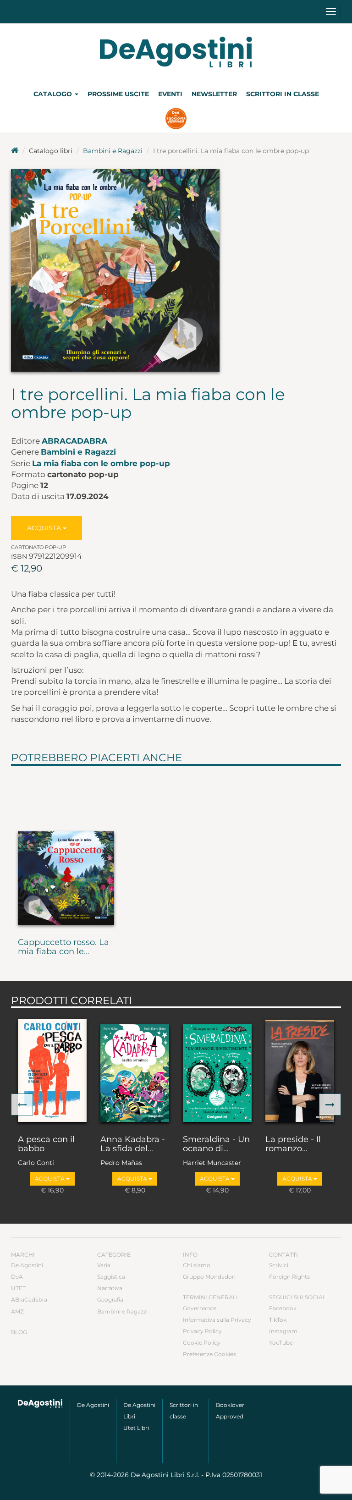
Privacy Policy (202, 1331)
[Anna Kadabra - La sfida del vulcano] (134, 1069)
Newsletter (214, 94)
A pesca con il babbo (46, 1144)
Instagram (283, 1331)
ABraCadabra (74, 440)
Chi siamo (196, 1265)
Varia (103, 1265)
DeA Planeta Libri (176, 52)
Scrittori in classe (282, 94)
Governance (199, 1308)
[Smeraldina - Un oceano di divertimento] (217, 1069)
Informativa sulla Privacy (217, 1319)
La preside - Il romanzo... (293, 1144)
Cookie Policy (201, 1342)
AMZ (17, 1311)
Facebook (283, 1308)
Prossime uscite (118, 94)
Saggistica (111, 1276)
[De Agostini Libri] (14, 151)
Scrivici (278, 1265)
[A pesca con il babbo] (52, 1069)
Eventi (170, 94)
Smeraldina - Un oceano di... (216, 1144)
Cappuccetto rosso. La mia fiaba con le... (63, 947)
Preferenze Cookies (209, 1354)
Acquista (45, 528)
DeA (17, 1276)
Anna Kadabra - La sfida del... (132, 1144)
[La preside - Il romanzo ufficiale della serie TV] (299, 1069)
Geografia (110, 1299)
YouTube (281, 1342)
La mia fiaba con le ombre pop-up (101, 463)
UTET (18, 1288)
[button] (22, 1104)
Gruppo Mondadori (209, 1276)
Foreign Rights (289, 1276)
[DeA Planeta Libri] (40, 1403)
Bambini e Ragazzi (113, 151)
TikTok (277, 1319)
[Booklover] (176, 119)
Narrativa (109, 1288)
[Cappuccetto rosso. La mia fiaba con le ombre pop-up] (66, 849)
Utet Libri (136, 1427)
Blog (19, 1332)
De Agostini (27, 1265)
